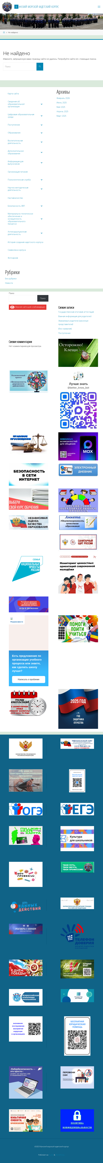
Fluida (50, 1155)
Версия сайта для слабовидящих (29, 307)
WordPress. (60, 1155)
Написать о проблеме (28, 679)
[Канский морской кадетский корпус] (7, 6)
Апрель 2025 (62, 111)
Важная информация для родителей (74, 316)
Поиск (11, 293)
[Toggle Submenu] (41, 104)
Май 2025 (61, 107)
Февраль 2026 (63, 98)
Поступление (64, 333)
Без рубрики (10, 278)
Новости (9, 283)
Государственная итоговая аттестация (76, 312)
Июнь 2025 (62, 102)
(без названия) (65, 328)
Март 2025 (61, 116)
